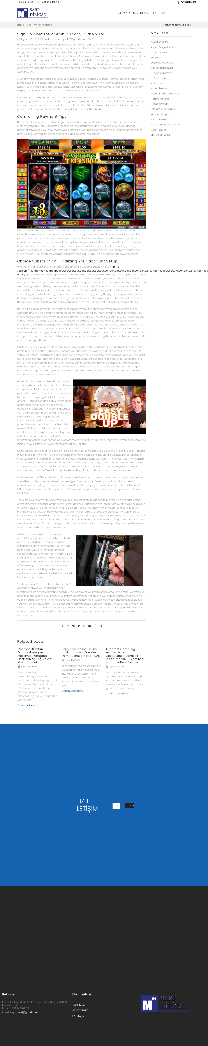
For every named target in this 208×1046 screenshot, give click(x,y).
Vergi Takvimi (158, 130)
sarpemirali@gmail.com (24, 1012)
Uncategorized (43, 24)
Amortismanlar (159, 42)
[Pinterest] (78, 626)
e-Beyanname (159, 78)
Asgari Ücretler (159, 52)
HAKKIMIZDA (123, 12)
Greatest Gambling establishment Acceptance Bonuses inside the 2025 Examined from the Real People (125, 655)
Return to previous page (177, 24)
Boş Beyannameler (162, 68)
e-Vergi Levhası (160, 88)
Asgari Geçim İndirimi (163, 47)
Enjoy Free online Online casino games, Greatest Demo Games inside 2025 (81, 652)
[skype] (100, 626)
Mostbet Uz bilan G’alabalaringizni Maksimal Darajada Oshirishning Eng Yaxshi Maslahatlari (35, 655)
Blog (29, 24)
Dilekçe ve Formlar (161, 73)
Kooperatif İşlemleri (162, 114)
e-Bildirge (156, 83)
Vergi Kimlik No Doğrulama (166, 124)
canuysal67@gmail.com (71, 39)
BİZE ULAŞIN (159, 12)
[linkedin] (89, 626)
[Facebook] (68, 626)
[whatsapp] (95, 626)
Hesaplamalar (159, 104)
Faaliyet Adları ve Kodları (165, 93)
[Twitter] (63, 626)
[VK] (73, 626)
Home (20, 24)
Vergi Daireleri (159, 119)
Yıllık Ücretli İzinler (160, 135)
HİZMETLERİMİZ (141, 12)
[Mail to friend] (84, 626)
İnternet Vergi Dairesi (163, 109)
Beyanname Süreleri (162, 62)
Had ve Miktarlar (160, 99)
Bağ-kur (155, 57)
